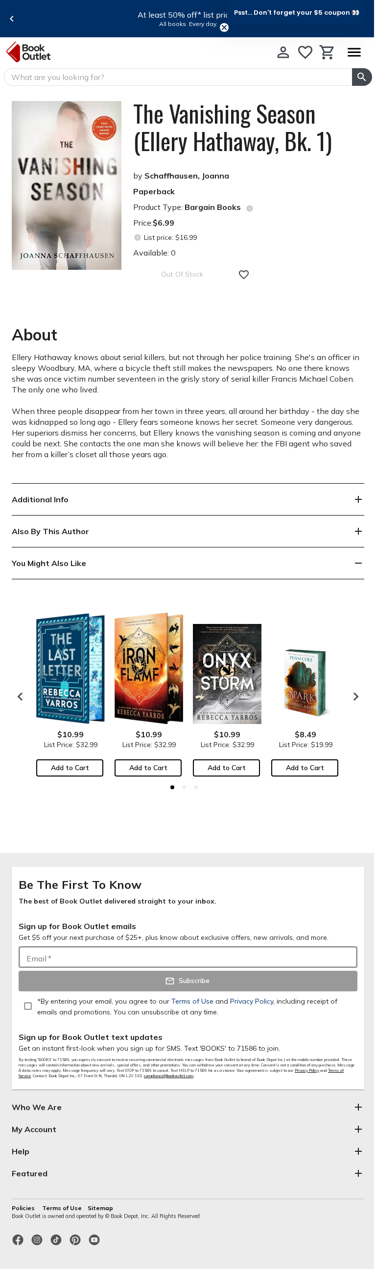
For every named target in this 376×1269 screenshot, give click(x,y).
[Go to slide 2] (184, 787)
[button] (296, 12)
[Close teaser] (224, 27)
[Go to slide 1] (172, 787)
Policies (24, 1208)
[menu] (354, 52)
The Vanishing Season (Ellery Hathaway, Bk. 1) (232, 127)
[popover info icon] (249, 208)
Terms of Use (62, 1208)
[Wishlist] (305, 52)
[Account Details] (283, 52)
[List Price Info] (137, 237)
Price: (153, 223)
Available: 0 (154, 253)
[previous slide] (12, 18)
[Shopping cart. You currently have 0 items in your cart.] (327, 52)
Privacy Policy (307, 1070)
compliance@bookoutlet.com (168, 1075)
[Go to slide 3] (196, 787)
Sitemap (100, 1208)
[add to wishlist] (244, 274)
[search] (362, 77)
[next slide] (353, 696)
